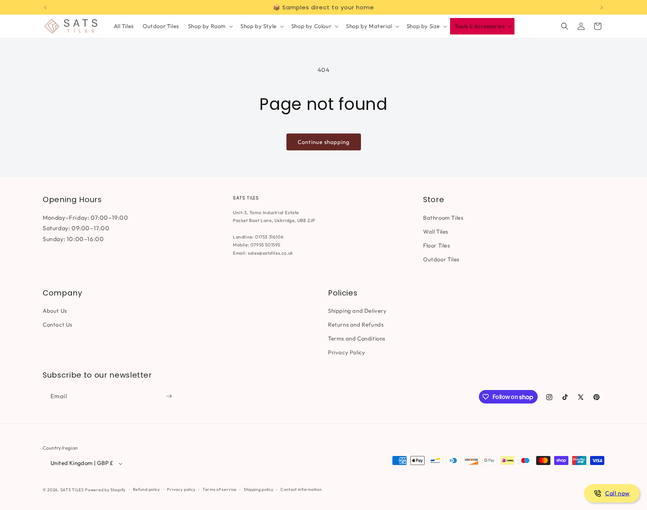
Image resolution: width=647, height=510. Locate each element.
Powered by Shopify (105, 489)
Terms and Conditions (356, 338)
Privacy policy (181, 489)
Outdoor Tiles (441, 258)
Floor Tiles (436, 245)
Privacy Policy (346, 352)
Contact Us (57, 324)
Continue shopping (324, 142)
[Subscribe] (169, 396)
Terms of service (220, 489)
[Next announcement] (601, 7)
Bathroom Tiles (443, 217)
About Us (55, 310)
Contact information (301, 489)
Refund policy (146, 489)
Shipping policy (259, 489)
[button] (209, 26)
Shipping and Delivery (357, 310)
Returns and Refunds (355, 324)
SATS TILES (72, 489)
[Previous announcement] (45, 7)
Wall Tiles (435, 231)
